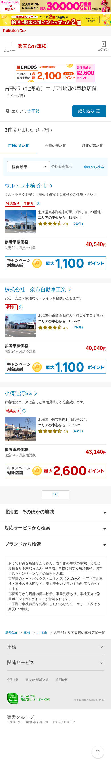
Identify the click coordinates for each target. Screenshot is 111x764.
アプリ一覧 (14, 722)
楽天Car (11, 633)
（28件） (78, 224)
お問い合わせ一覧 (36, 722)
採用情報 (61, 679)
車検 (27, 633)
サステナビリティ (63, 722)
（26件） (78, 327)
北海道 (42, 633)
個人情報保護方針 (37, 679)
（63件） (78, 431)
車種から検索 (94, 167)
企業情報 (12, 679)
